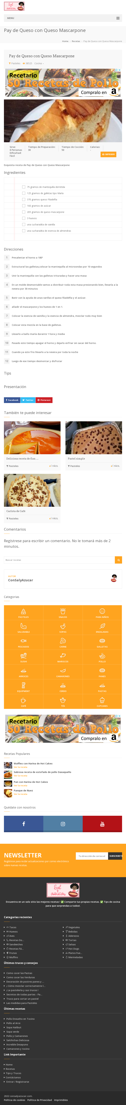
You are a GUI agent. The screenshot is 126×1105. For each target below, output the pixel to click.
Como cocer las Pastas (19, 973)
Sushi (23, 661)
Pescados (23, 646)
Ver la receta (20, 767)
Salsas (72, 944)
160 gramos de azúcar (39, 205)
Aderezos (73, 935)
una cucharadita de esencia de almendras (49, 230)
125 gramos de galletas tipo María (45, 193)
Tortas (72, 940)
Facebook (13, 400)
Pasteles (15, 63)
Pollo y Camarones (17, 1036)
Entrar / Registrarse (17, 1081)
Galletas (102, 646)
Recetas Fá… (16, 948)
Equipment (23, 691)
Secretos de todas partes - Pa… (24, 994)
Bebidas (72, 931)
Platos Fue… (75, 953)
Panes (102, 676)
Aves (11, 935)
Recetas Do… (16, 940)
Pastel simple (76, 458)
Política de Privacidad (39, 1100)
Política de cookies (14, 1100)
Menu (10, 18)
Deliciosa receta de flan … (22, 458)
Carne (63, 646)
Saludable (24, 631)
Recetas (76, 41)
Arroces (23, 676)
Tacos (12, 927)
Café (23, 705)
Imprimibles (61, 1100)
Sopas (62, 631)
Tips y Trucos (13, 1073)
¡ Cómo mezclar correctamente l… (25, 985)
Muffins (13, 957)
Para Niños (102, 617)
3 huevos (32, 218)
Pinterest (46, 400)
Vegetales (74, 927)
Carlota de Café (15, 511)
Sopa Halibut (13, 1027)
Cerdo (63, 691)
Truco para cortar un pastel (22, 998)
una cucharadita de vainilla (41, 224)
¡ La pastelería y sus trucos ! (22, 990)
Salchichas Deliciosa (17, 1040)
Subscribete (115, 856)
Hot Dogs (73, 948)
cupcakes (102, 705)
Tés (63, 705)
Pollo (102, 661)
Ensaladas (102, 631)
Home (65, 41)
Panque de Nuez (23, 790)
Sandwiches (16, 944)
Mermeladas (75, 957)
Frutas (13, 953)
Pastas (102, 691)
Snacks (63, 617)
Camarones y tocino (18, 1048)
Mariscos (62, 661)
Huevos (13, 931)
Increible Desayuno (17, 1044)
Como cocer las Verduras (20, 977)
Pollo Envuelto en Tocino (20, 1018)
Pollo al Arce (13, 1023)
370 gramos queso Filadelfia (42, 199)
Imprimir (110, 154)
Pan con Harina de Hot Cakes (31, 781)
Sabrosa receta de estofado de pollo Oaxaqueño (42, 772)
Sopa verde (12, 1031)
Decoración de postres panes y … (25, 981)
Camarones (63, 676)
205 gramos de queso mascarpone (45, 212)
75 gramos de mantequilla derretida (46, 187)
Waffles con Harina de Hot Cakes (33, 763)
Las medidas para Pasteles (21, 1003)
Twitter (29, 400)
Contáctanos (13, 1077)
